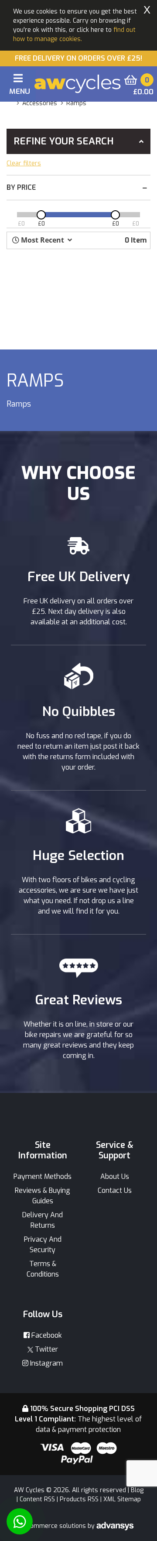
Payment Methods (43, 1176)
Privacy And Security (42, 1244)
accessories (39, 103)
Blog (137, 1490)
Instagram (45, 1363)
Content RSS (37, 1499)
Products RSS (79, 1499)
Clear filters (24, 163)
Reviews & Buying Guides (42, 1195)
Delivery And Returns (42, 1220)
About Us (114, 1176)
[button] (42, 240)
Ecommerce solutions (56, 1526)
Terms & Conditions (43, 1269)
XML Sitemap (122, 1499)
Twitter (45, 1349)
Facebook (46, 1335)
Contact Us (115, 1190)
